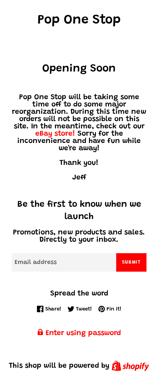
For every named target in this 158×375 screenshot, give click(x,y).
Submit (131, 262)
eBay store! (55, 134)
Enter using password (82, 333)
